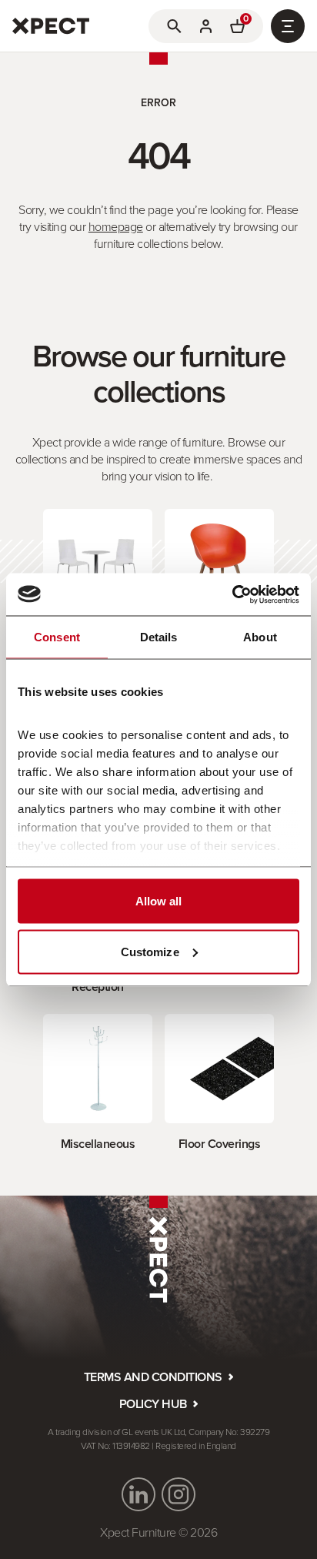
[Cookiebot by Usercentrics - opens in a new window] (232, 594)
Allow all (158, 901)
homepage (115, 226)
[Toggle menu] (288, 26)
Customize (150, 951)
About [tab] (260, 637)
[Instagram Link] (178, 1494)
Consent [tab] (57, 637)
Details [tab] (159, 637)
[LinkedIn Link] (138, 1494)
